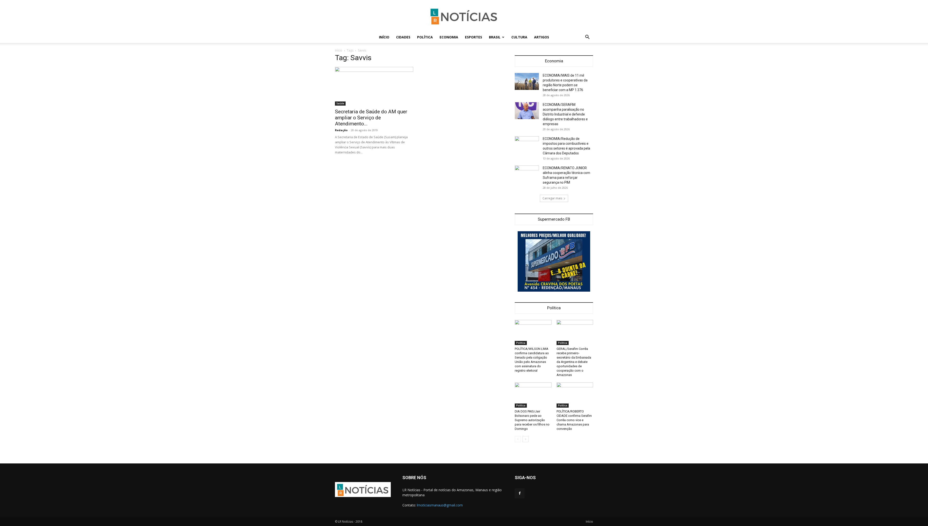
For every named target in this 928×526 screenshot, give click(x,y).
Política (425, 37)
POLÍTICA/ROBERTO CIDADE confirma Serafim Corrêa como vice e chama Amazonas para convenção (574, 420)
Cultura (519, 37)
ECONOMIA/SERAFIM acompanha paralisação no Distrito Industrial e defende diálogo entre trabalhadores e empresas (565, 114)
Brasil (494, 37)
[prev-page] (518, 439)
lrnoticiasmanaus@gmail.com (440, 505)
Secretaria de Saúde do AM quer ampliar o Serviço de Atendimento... (371, 118)
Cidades (403, 37)
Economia (449, 37)
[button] (587, 37)
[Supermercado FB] (554, 261)
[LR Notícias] (464, 16)
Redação (341, 130)
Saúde (340, 103)
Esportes (473, 37)
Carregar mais (552, 198)
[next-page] (525, 439)
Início (384, 37)
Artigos (541, 37)
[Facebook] (519, 493)
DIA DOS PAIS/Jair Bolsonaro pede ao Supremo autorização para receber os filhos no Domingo (532, 420)
